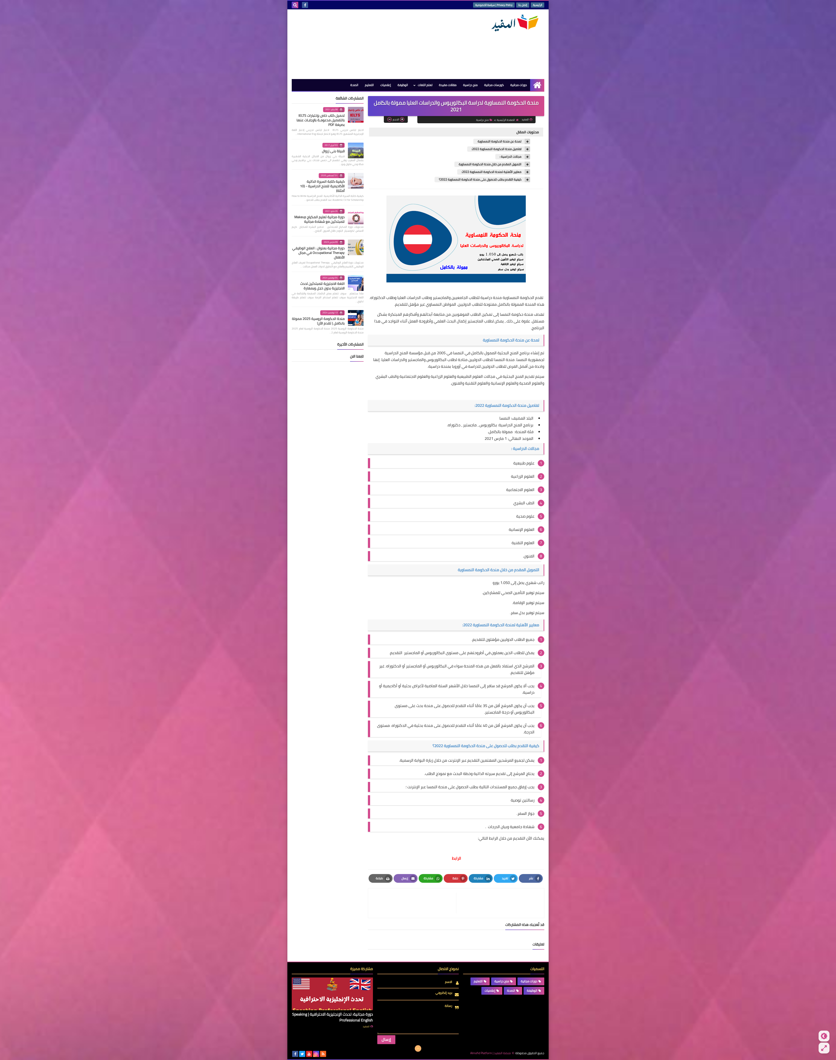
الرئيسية (537, 4)
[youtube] (309, 1054)
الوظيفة (403, 85)
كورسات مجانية (494, 85)
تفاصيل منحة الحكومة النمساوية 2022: (496, 149)
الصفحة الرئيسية (506, 120)
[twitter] (302, 1054)
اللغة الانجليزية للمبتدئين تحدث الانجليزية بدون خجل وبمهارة (322, 285)
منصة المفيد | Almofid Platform (490, 1053)
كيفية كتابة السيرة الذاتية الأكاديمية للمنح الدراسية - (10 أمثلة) (322, 186)
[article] (414, 903)
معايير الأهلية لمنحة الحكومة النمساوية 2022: (491, 172)
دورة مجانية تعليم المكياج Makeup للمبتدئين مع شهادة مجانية (319, 219)
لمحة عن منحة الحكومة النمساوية (499, 141)
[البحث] (295, 5)
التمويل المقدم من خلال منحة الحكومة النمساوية (490, 164)
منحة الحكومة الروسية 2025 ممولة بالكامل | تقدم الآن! (318, 320)
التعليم (369, 85)
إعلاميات (385, 85)
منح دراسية (470, 85)
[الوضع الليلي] (824, 1036)
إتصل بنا (522, 4)
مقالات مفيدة (448, 85)
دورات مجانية (518, 85)
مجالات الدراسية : (510, 156)
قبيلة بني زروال (333, 151)
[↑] (418, 1048)
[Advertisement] (371, 44)
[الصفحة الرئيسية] (537, 85)
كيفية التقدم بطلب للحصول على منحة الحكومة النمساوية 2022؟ (480, 179)
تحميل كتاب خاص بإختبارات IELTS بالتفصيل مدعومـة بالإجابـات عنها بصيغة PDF (321, 120)
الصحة (354, 85)
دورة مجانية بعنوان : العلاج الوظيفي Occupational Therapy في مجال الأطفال (318, 252)
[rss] (323, 1054)
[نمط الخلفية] (824, 1048)
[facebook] (305, 5)
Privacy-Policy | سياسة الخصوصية (493, 4)
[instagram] (316, 1054)
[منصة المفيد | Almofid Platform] (512, 23)
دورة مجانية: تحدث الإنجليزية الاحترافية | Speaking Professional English (332, 1017)
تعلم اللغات (425, 85)
